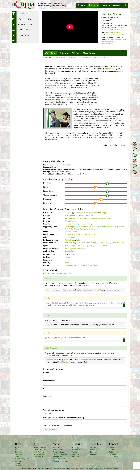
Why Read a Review (60, 454)
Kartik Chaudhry (82, 245)
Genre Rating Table (22, 459)
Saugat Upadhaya (103, 243)
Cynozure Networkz (85, 215)
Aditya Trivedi (70, 240)
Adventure (112, 39)
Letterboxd (76, 456)
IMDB (102, 213)
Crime (110, 41)
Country (18, 463)
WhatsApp (113, 447)
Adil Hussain (65, 100)
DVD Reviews (39, 456)
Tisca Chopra (70, 227)
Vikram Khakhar (107, 218)
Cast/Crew (19, 454)
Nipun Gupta (70, 237)
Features (93, 452)
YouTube (85, 213)
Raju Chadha (95, 218)
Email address (49, 380)
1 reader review (83, 57)
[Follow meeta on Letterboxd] (134, 166)
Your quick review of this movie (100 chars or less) (63, 418)
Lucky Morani (119, 227)
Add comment (104, 57)
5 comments (93, 57)
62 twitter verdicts (72, 57)
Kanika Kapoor (93, 229)
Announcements (59, 459)
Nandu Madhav (82, 227)
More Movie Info (107, 43)
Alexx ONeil (69, 229)
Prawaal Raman (114, 33)
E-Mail (111, 450)
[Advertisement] (24, 57)
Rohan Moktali (102, 245)
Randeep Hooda (111, 35)
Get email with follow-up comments (59, 425)
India (67, 263)
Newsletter (76, 450)
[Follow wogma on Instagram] (134, 160)
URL (45, 388)
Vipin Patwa (80, 243)
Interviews (94, 454)
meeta (67, 257)
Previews (93, 450)
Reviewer (18, 465)
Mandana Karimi (106, 227)
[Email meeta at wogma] (134, 171)
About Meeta (58, 450)
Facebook (68, 213)
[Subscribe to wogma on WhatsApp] (134, 143)
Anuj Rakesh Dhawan (89, 234)
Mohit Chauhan (51, 348)
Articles (93, 447)
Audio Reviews (39, 454)
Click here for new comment (59, 273)
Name (46, 372)
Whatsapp (75, 447)
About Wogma (58, 447)
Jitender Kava (70, 251)
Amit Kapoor (85, 218)
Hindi (67, 260)
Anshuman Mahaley (72, 234)
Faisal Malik (81, 248)
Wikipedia (94, 213)
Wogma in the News (60, 461)
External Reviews (40, 447)
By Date (18, 447)
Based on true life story (83, 265)
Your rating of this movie (53, 410)
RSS (73, 459)
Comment (47, 396)
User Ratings (39, 452)
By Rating (18, 452)
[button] (81, 5)
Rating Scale (57, 456)
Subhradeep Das (117, 243)
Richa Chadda (123, 35)
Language (19, 461)
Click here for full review (110, 29)
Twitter (77, 213)
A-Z (16, 450)
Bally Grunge (91, 243)
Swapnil (49, 290)
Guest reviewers (59, 452)
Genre (17, 456)
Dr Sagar (92, 245)
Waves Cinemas (71, 215)
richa (47, 315)
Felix (78, 240)
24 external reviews (59, 57)
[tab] (51, 53)
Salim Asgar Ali (70, 248)
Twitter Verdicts (40, 450)
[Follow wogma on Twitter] (134, 154)
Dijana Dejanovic (80, 229)
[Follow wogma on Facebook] (134, 149)
